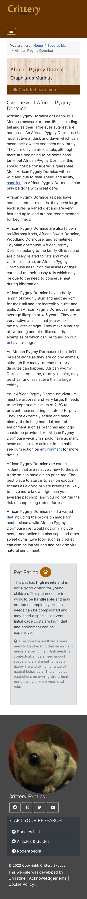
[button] (45, 572)
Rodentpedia (29, 851)
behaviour (15, 342)
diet (10, 517)
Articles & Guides (33, 841)
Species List (28, 831)
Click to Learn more (37, 89)
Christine (17, 878)
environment (51, 449)
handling (14, 182)
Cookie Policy (21, 884)
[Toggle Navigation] (11, 31)
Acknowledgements (48, 878)
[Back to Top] (80, 891)
